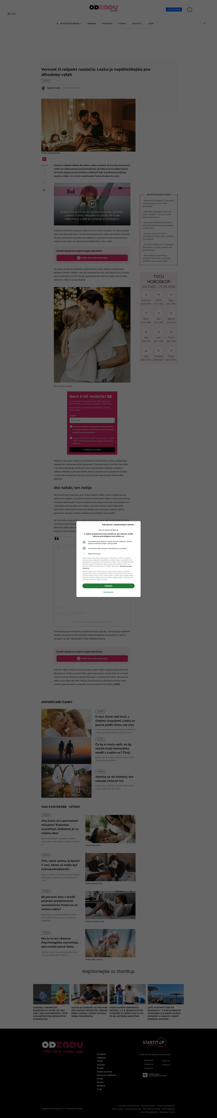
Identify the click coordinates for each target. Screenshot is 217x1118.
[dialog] (108, 559)
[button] (108, 554)
